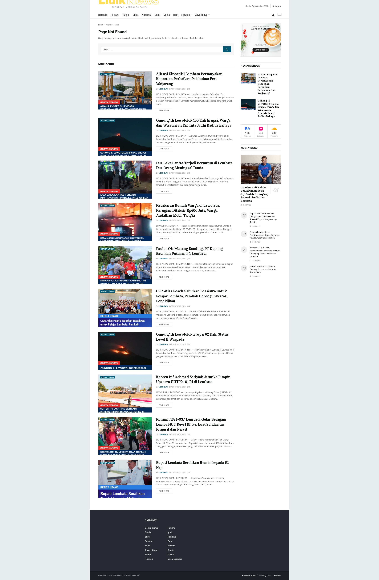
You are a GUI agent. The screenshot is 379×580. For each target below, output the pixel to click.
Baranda (102, 14)
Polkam (115, 14)
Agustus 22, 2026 (178, 173)
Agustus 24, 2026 (178, 89)
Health (148, 554)
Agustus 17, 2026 (178, 387)
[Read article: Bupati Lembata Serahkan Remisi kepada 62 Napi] (125, 479)
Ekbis (136, 14)
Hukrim (125, 14)
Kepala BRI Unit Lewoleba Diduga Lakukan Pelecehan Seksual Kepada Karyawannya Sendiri (263, 218)
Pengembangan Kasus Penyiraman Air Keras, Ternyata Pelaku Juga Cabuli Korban (265, 235)
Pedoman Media (249, 575)
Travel (171, 554)
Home (100, 24)
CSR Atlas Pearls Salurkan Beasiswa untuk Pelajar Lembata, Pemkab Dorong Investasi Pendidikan (192, 296)
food (147, 545)
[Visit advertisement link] (261, 40)
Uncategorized (175, 558)
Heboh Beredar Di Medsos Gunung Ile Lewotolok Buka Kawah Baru (263, 269)
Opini (157, 14)
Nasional (146, 14)
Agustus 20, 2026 (178, 220)
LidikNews (163, 89)
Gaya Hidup (201, 14)
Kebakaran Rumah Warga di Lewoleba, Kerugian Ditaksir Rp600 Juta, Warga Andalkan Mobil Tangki (188, 210)
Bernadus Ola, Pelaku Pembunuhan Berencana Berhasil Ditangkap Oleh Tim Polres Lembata (265, 252)
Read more (165, 110)
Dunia (166, 14)
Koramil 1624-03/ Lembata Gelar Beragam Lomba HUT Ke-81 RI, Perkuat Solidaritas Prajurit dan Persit (191, 424)
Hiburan (185, 14)
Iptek (175, 14)
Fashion (149, 541)
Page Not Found (112, 24)
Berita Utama (107, 74)
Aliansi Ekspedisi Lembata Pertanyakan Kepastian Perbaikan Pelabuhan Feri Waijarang (189, 79)
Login (277, 5)
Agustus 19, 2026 (178, 344)
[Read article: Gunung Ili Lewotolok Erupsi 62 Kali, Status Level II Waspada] (125, 351)
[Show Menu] (279, 15)
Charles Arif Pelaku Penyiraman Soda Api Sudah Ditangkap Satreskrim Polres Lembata (254, 194)
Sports (171, 549)
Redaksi (277, 575)
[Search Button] (273, 14)
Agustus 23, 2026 (178, 130)
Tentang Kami (265, 575)
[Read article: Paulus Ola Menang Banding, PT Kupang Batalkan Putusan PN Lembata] (125, 265)
